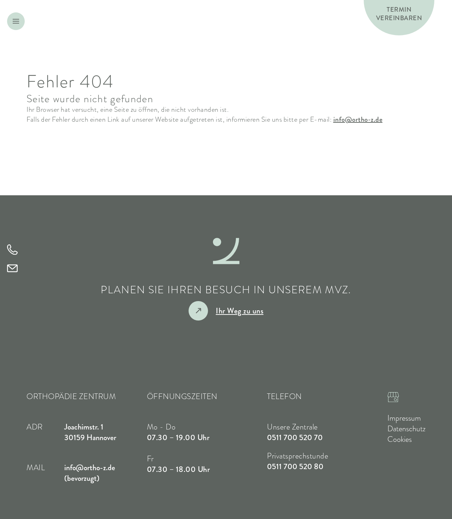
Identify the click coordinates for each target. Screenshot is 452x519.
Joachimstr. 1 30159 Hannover (90, 432)
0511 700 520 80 (295, 466)
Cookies (399, 439)
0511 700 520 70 (295, 437)
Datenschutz (406, 428)
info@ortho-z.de (358, 119)
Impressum (404, 418)
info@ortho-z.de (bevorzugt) (89, 473)
